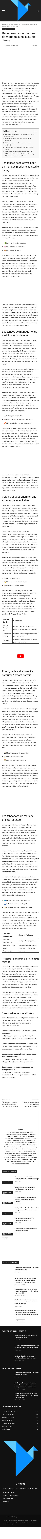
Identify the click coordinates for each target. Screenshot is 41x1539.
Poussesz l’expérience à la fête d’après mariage (21, 154)
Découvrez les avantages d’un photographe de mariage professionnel (30, 1104)
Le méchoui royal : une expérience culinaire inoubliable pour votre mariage (25, 1199)
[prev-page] (3, 1238)
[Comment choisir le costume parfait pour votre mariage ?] (7, 1231)
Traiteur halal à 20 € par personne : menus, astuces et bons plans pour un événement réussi (26, 1302)
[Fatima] (3, 46)
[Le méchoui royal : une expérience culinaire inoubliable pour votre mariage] (7, 1200)
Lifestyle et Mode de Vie (13, 24)
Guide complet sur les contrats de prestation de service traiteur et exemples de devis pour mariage (25, 1280)
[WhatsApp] (24, 51)
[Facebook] (10, 51)
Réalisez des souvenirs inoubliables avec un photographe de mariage (10, 1104)
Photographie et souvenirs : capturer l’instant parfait (19, 148)
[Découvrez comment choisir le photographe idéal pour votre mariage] (7, 1180)
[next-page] (6, 1238)
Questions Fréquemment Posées (17, 156)
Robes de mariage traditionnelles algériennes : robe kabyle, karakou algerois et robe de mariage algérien (26, 1312)
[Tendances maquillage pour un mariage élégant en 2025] (7, 1221)
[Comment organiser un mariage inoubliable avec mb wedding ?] (7, 1190)
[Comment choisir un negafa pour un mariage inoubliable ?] (7, 1338)
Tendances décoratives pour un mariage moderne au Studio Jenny (20, 135)
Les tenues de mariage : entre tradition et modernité (18, 140)
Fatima (8, 45)
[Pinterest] (19, 51)
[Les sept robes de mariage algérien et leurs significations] (7, 1270)
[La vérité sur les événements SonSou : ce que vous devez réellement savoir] (7, 1349)
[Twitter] (15, 51)
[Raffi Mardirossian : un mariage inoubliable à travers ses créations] (7, 1359)
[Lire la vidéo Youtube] (20, 656)
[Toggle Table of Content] (34, 131)
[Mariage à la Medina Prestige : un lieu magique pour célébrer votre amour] (7, 1211)
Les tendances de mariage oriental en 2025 (18, 151)
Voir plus (19, 1321)
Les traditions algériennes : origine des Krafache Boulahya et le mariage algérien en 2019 (26, 1291)
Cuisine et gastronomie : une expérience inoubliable (17, 144)
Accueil (4, 24)
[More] (29, 51)
